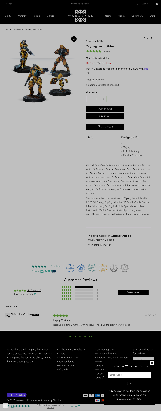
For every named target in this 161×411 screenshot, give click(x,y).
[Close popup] (152, 363)
